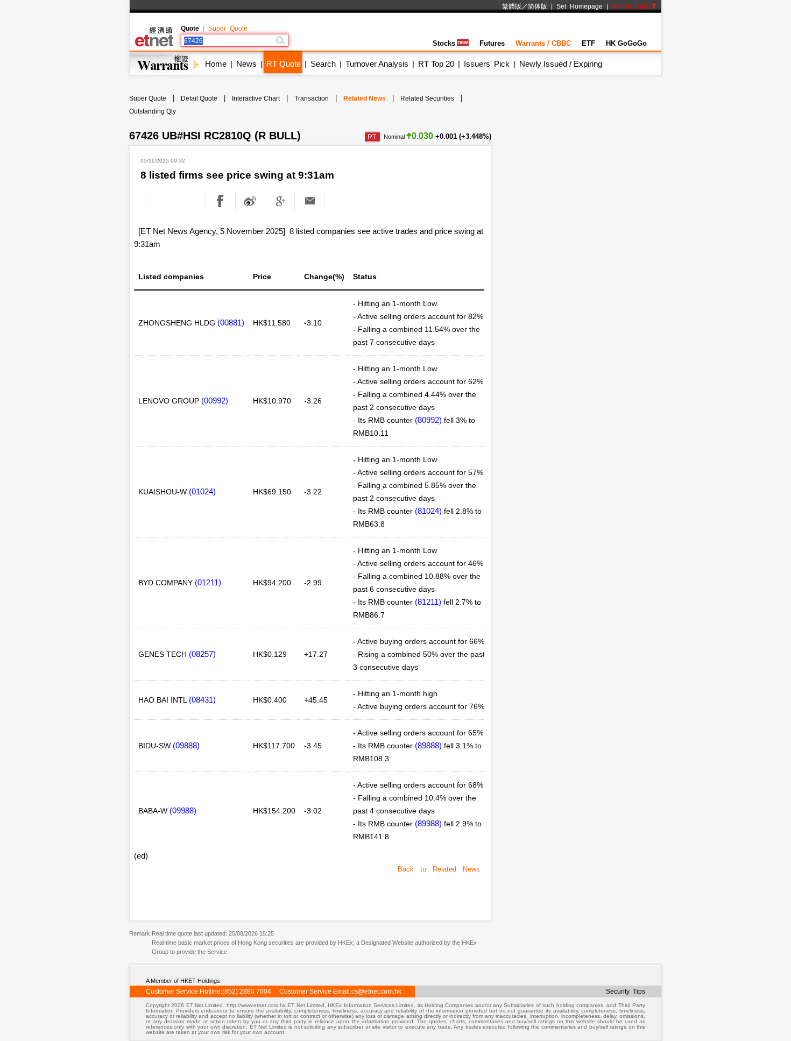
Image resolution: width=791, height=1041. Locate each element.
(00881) (230, 322)
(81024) (428, 510)
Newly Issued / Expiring (560, 63)
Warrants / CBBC (543, 43)
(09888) (186, 745)
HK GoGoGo (626, 43)
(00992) (214, 400)
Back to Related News (439, 869)
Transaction (311, 98)
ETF (588, 43)
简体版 (537, 6)
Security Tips (625, 991)
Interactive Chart (256, 98)
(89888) (428, 745)
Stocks (444, 43)
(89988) (428, 823)
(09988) (183, 810)
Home (216, 63)
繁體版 (511, 6)
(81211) (428, 601)
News (246, 63)
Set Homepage (579, 6)
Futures (492, 43)
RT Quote (283, 63)
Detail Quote (199, 98)
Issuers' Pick (487, 63)
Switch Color (631, 6)
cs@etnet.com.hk (376, 991)
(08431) (202, 699)
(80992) (428, 419)
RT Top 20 (436, 63)
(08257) (202, 653)
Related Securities (427, 98)
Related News (364, 98)
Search (323, 63)
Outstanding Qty (152, 111)
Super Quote (228, 28)
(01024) (202, 491)
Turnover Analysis (376, 63)
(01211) (208, 582)
